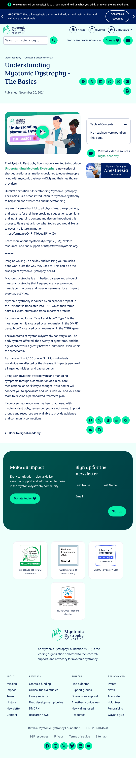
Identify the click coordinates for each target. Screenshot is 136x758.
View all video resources (114, 151)
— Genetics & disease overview (37, 57)
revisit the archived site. (114, 4)
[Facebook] (47, 746)
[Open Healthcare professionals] (100, 40)
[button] (83, 81)
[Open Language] (131, 29)
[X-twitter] (64, 746)
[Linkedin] (80, 746)
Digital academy (13, 57)
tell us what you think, (83, 4)
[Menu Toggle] (128, 40)
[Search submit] (54, 40)
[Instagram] (55, 746)
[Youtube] (88, 746)
